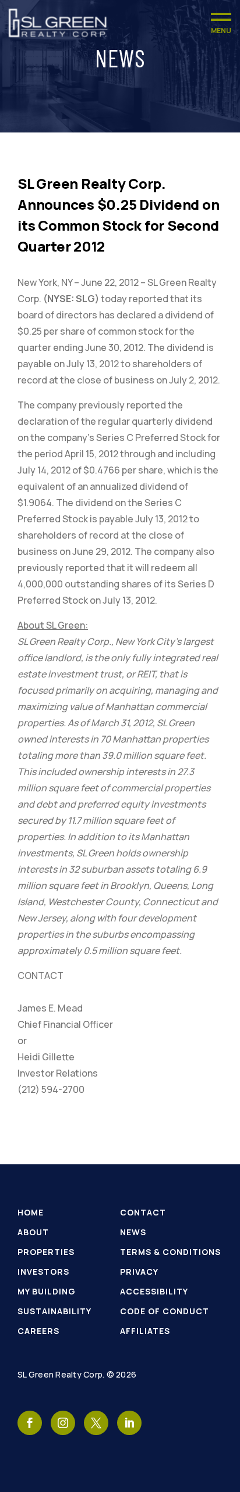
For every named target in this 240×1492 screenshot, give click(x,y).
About (33, 1232)
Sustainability (54, 1311)
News (133, 1232)
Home (30, 1212)
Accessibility (154, 1291)
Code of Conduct (164, 1311)
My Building (46, 1291)
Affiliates (145, 1330)
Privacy (139, 1271)
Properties (46, 1251)
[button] (221, 23)
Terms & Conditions (170, 1251)
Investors (43, 1271)
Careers (38, 1330)
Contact (143, 1212)
